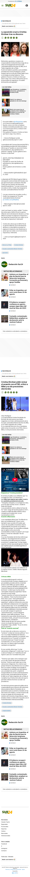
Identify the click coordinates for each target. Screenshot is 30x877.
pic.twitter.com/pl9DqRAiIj (11, 199)
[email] (14, 38)
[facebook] (8, 38)
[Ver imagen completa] (27, 44)
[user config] (26, 5)
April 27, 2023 (18, 140)
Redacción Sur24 (16, 264)
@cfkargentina (18, 121)
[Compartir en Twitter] (11, 38)
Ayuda (23, 869)
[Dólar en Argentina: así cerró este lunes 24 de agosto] (4, 293)
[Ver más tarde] (2, 38)
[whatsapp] (5, 38)
